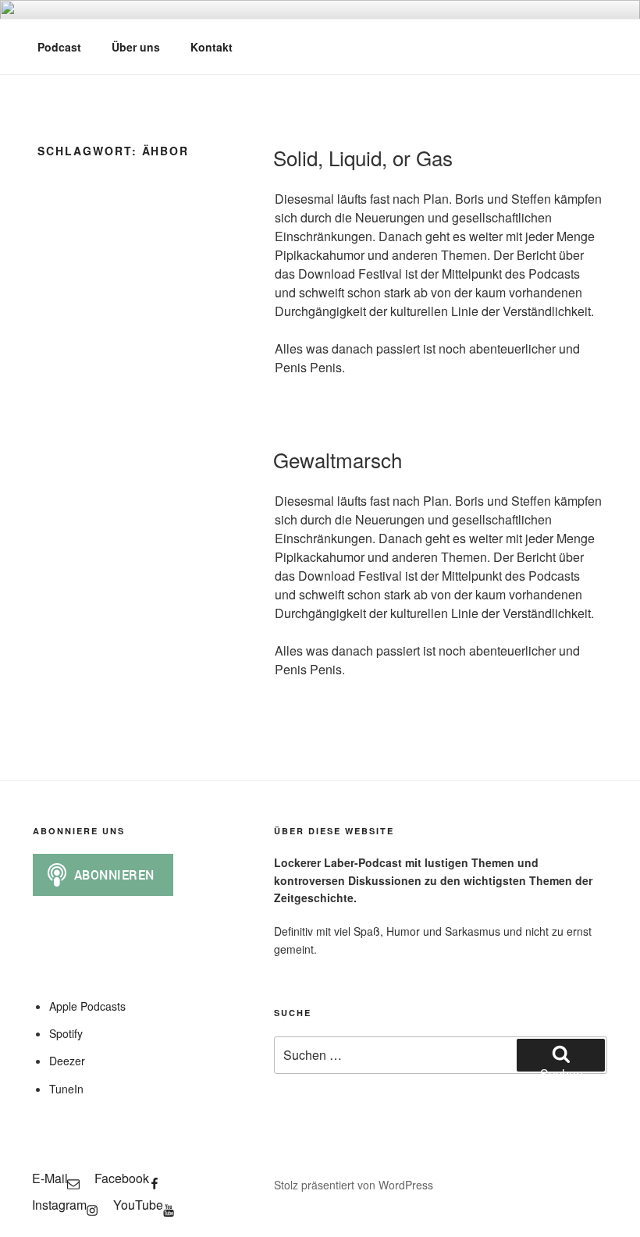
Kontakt (211, 47)
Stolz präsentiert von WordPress (353, 1185)
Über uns (136, 47)
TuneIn (66, 1089)
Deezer (67, 1060)
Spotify (66, 1033)
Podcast (59, 47)
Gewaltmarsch (337, 459)
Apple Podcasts (87, 1006)
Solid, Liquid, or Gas (363, 157)
